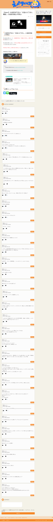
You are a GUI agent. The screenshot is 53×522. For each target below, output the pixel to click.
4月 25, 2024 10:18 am (6, 202)
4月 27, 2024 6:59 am (7, 178)
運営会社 (7, 520)
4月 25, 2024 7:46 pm (6, 428)
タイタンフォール (41, 42)
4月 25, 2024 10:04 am (6, 109)
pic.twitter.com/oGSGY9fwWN (19, 67)
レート (39, 48)
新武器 (44, 45)
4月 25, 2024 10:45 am (6, 259)
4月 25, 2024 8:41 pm (7, 166)
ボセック (46, 49)
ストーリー (40, 43)
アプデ (47, 53)
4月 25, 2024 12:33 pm (6, 303)
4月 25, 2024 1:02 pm (6, 328)
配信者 (49, 49)
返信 (33, 116)
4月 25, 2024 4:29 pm (6, 365)
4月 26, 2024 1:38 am (6, 463)
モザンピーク (43, 48)
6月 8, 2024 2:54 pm (6, 120)
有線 (38, 42)
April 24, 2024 (20, 70)
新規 (43, 47)
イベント (41, 41)
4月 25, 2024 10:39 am (6, 235)
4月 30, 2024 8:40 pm (6, 485)
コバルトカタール (46, 47)
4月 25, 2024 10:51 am (6, 270)
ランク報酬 (43, 43)
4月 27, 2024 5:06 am (6, 474)
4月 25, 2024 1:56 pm (6, 353)
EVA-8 (41, 47)
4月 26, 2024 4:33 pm (6, 406)
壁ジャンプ (46, 42)
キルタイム (43, 39)
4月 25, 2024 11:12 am (6, 281)
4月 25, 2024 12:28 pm (7, 292)
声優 (41, 45)
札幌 (40, 46)
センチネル (47, 44)
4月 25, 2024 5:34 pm (6, 316)
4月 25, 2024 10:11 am (6, 142)
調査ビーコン (40, 39)
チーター (40, 53)
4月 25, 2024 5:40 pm (6, 417)
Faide (46, 39)
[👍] (2, 113)
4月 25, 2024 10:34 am (6, 213)
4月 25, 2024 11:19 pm (7, 224)
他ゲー (40, 44)
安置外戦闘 (42, 46)
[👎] (6, 113)
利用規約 (3, 520)
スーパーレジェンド (42, 49)
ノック (45, 46)
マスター (46, 41)
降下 (46, 48)
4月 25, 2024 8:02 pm (6, 441)
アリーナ (42, 44)
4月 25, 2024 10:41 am (6, 246)
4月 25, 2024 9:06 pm (6, 452)
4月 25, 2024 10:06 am (6, 131)
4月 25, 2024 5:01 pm (6, 380)
